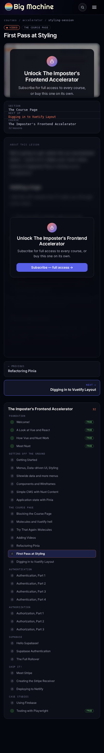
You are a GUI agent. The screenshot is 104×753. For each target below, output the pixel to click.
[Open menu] (94, 7)
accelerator (32, 20)
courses (10, 20)
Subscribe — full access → (52, 267)
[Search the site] (82, 7)
